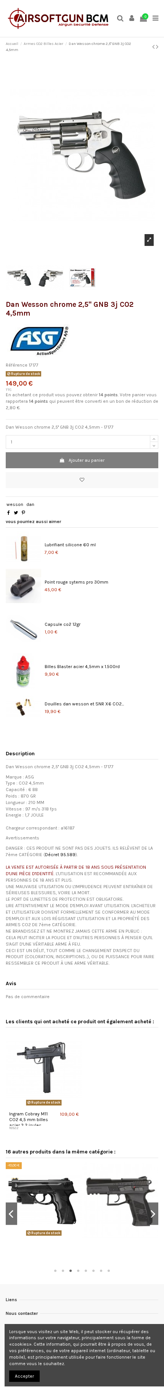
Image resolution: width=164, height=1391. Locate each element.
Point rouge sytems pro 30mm (76, 582)
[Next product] (157, 47)
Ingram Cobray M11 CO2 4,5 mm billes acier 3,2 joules (28, 1119)
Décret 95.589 (60, 854)
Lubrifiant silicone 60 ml (70, 544)
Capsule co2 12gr (62, 624)
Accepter (24, 1376)
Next (152, 1214)
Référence (16, 365)
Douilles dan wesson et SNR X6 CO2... (84, 704)
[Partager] (8, 512)
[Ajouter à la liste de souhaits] (82, 480)
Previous (11, 1214)
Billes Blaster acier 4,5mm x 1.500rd (82, 666)
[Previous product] (154, 47)
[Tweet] (16, 512)
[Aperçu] (44, 1105)
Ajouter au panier (87, 460)
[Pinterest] (23, 512)
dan (30, 504)
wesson (14, 504)
